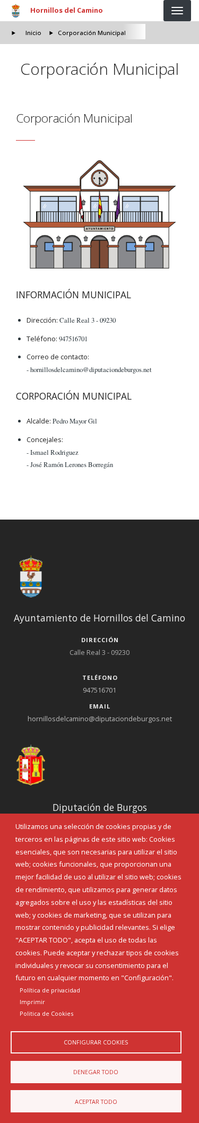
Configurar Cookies (96, 1042)
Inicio (33, 33)
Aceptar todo (96, 1101)
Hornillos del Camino (66, 10)
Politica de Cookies (46, 1013)
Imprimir (32, 1002)
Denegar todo (95, 1072)
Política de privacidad (50, 990)
